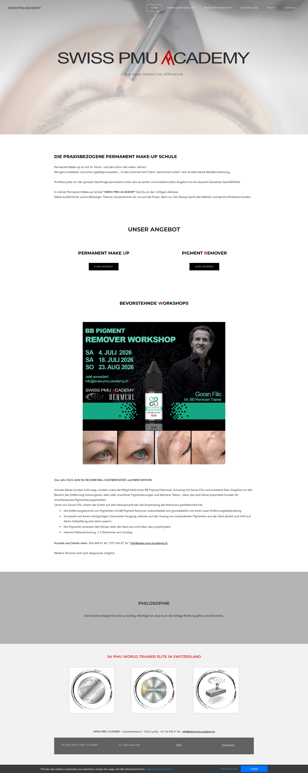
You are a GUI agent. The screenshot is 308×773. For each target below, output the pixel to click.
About (271, 7)
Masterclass (249, 7)
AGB (178, 744)
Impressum (228, 744)
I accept (254, 768)
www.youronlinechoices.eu (159, 769)
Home (154, 7)
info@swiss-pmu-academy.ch (149, 543)
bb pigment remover (218, 7)
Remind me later (229, 768)
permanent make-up (181, 7)
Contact (290, 7)
